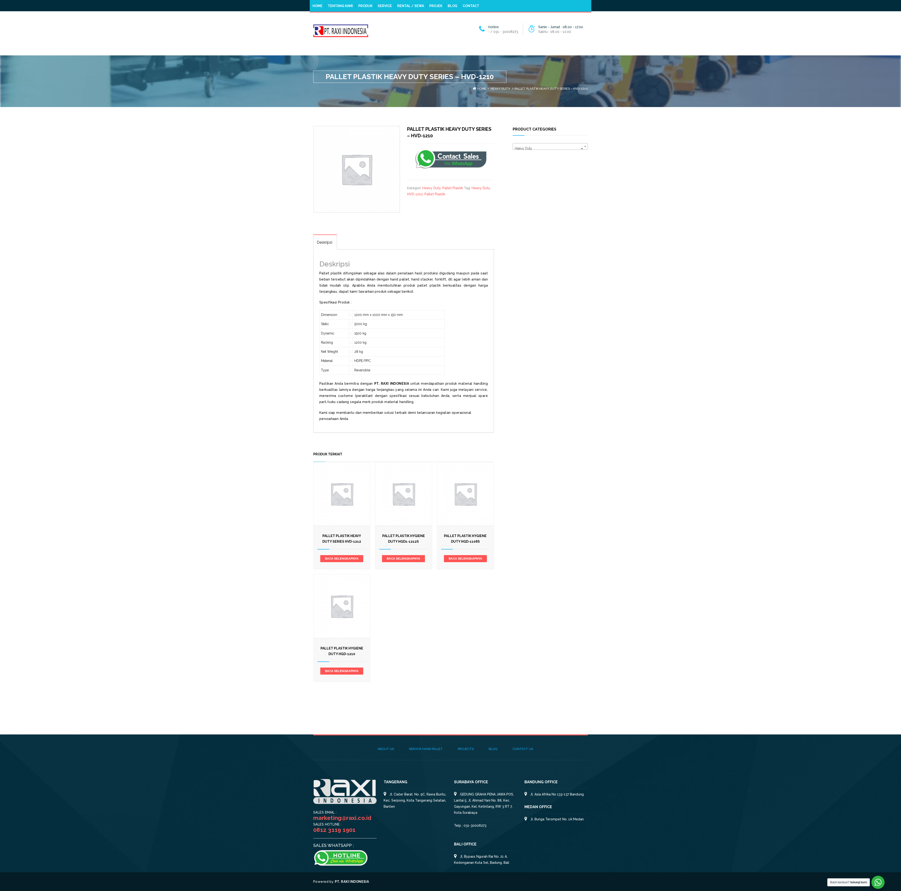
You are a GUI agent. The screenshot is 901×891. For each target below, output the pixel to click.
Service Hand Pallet (426, 749)
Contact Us (522, 749)
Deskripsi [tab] (324, 242)
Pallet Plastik (452, 188)
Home (317, 6)
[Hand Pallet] (340, 30)
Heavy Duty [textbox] (549, 148)
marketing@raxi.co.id (342, 817)
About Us (386, 749)
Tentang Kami (340, 6)
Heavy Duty (500, 88)
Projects (466, 749)
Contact (471, 6)
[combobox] (550, 146)
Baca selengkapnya (342, 558)
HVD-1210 (415, 194)
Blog (452, 6)
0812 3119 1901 (334, 829)
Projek (435, 6)
